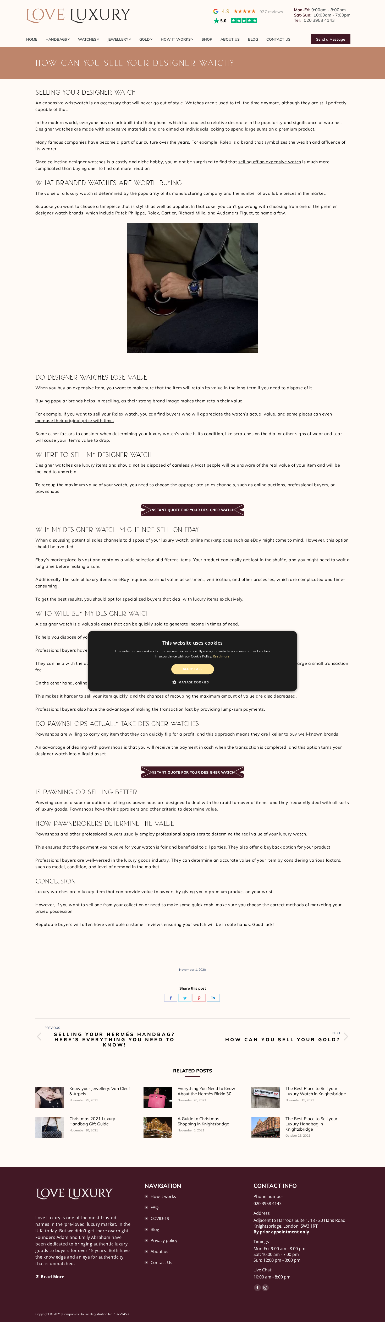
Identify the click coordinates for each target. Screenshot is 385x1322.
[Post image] (49, 1097)
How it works (163, 1196)
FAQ (154, 1207)
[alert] (192, 661)
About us (159, 1251)
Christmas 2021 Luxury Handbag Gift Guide (92, 1121)
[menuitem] (33, 39)
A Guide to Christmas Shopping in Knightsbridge (203, 1121)
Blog (155, 1229)
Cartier (168, 212)
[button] (192, 682)
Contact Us (161, 1262)
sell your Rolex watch (115, 414)
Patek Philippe (130, 212)
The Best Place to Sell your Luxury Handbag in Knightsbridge (311, 1124)
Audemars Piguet (235, 212)
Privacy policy (164, 1240)
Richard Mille (192, 212)
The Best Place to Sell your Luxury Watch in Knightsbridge (315, 1091)
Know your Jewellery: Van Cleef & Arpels (99, 1091)
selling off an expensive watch (269, 161)
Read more (221, 656)
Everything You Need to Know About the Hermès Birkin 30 (206, 1091)
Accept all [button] (192, 669)
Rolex (153, 212)
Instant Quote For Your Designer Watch (192, 510)
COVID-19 (160, 1218)
